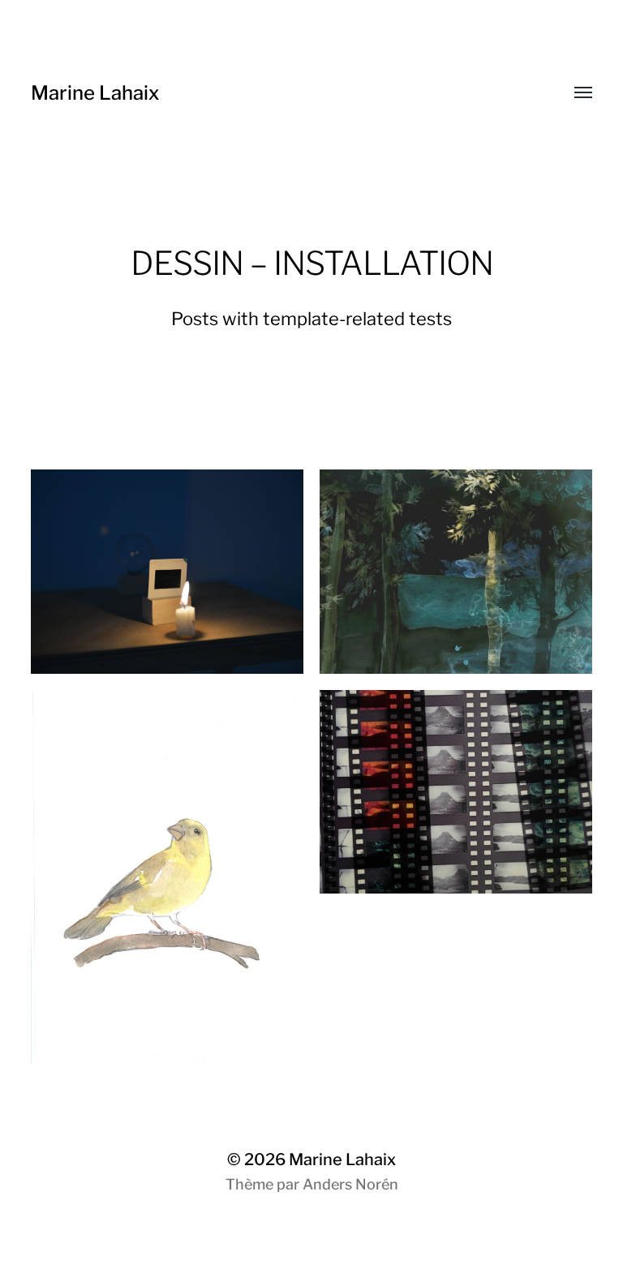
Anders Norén (350, 1184)
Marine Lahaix (95, 93)
